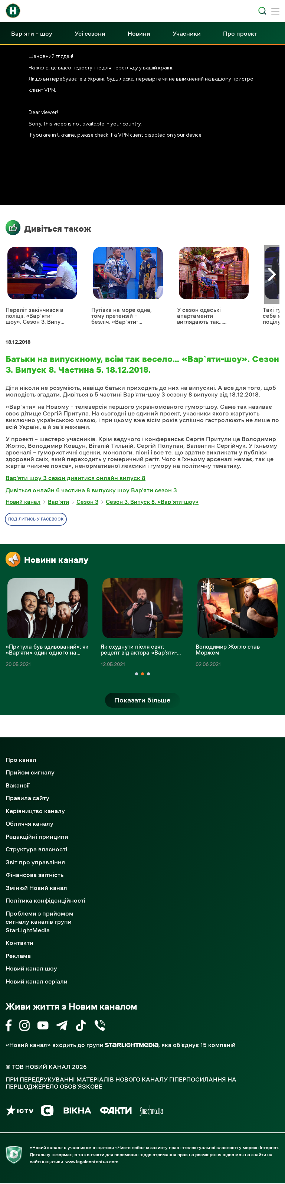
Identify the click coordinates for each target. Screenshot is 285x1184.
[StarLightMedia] (131, 1045)
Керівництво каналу (35, 811)
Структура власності (36, 849)
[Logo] (13, 10)
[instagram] (24, 1027)
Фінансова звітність (34, 875)
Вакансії (18, 785)
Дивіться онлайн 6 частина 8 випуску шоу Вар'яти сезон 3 (91, 490)
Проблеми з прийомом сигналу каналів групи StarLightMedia (39, 921)
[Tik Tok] (81, 1027)
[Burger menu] (275, 12)
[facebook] (9, 1027)
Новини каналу (56, 559)
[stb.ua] (47, 1112)
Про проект (240, 33)
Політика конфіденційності (45, 900)
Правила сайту (27, 798)
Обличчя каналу (29, 823)
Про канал (21, 760)
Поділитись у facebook (35, 519)
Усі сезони (90, 33)
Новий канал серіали (37, 981)
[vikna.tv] (77, 1112)
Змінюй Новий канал (36, 888)
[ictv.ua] (19, 1112)
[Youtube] (43, 1026)
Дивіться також (57, 228)
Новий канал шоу (31, 968)
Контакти (19, 943)
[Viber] (99, 1027)
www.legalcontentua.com (91, 1161)
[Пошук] (262, 11)
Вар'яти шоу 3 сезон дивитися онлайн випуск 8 (75, 478)
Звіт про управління (35, 862)
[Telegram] (62, 1026)
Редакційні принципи (37, 836)
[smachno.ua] (151, 1112)
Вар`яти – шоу (31, 33)
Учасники (187, 33)
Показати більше (142, 700)
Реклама (18, 956)
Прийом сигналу (30, 772)
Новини (139, 33)
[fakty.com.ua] (116, 1112)
